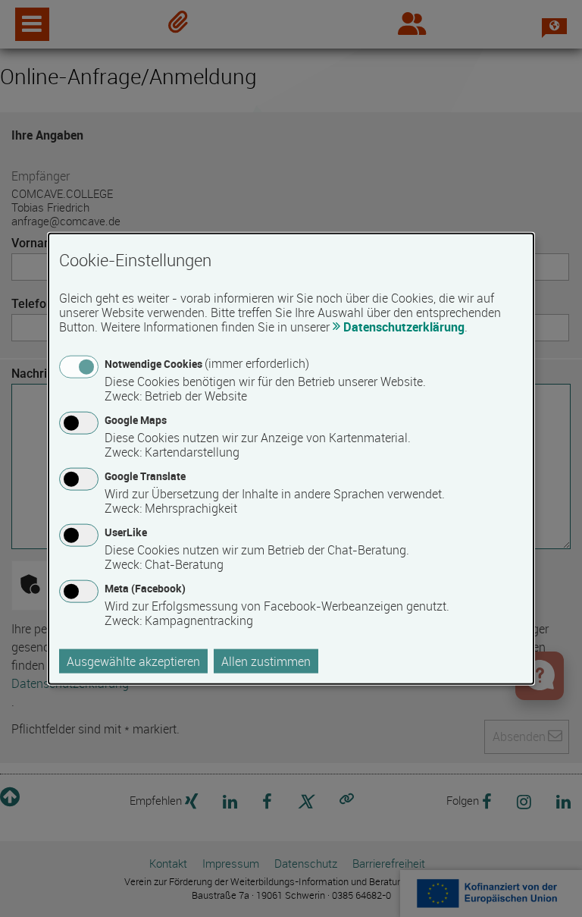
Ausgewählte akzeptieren (133, 661)
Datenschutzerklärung (404, 326)
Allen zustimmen (266, 661)
